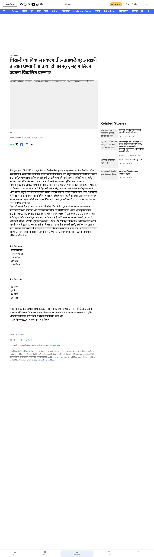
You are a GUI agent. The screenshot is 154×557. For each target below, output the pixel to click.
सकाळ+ (139, 555)
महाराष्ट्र (97, 11)
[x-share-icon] (17, 146)
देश (32, 11)
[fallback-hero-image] (109, 133)
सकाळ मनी (123, 11)
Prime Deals (131, 4)
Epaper (15, 11)
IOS (52, 360)
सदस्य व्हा (21, 334)
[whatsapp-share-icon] (12, 146)
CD (11, 133)
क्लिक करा (56, 345)
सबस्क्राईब (117, 4)
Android (44, 360)
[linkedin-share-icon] (26, 146)
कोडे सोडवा (28, 340)
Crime (55, 11)
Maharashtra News (69, 351)
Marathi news (25, 351)
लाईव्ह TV (108, 555)
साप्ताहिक (66, 11)
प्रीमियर (135, 11)
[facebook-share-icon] (22, 146)
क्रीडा (46, 11)
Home (15, 555)
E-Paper (45, 555)
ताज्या (24, 11)
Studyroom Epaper (82, 11)
